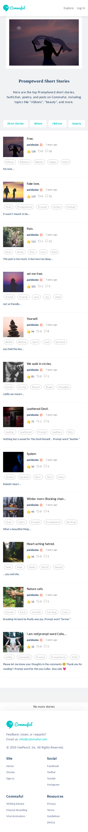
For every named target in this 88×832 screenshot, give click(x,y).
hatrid (45, 567)
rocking (71, 522)
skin (70, 432)
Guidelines (53, 816)
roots (20, 252)
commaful (24, 657)
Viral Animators (15, 816)
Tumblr (51, 778)
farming (51, 612)
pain (32, 252)
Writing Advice (15, 804)
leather (10, 432)
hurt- (38, 477)
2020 (75, 657)
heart (65, 162)
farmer (10, 612)
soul (47, 342)
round (36, 387)
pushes (57, 207)
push (8, 207)
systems (24, 477)
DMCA (51, 822)
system (10, 477)
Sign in (10, 778)
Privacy (51, 804)
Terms (50, 810)
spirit (35, 342)
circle (9, 387)
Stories (10, 772)
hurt (49, 477)
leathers (57, 432)
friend (9, 297)
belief (9, 342)
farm (23, 612)
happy (52, 162)
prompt (42, 207)
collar (9, 657)
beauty (76, 123)
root (8, 252)
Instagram (53, 784)
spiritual (60, 342)
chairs (21, 522)
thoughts (64, 387)
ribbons (57, 123)
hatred (59, 567)
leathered (26, 432)
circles (22, 387)
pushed (71, 207)
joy (47, 297)
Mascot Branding (16, 810)
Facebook (53, 766)
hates (32, 567)
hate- (20, 567)
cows (65, 612)
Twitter (51, 772)
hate (54, 252)
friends (23, 297)
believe (22, 342)
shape (49, 387)
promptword (24, 207)
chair (9, 522)
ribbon (38, 123)
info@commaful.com (33, 739)
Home (10, 766)
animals (36, 612)
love (43, 252)
